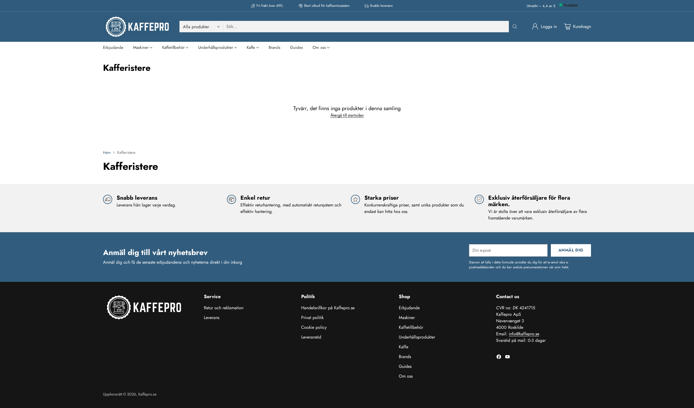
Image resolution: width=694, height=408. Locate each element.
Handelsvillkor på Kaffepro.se (328, 308)
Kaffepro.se (147, 394)
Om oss (406, 376)
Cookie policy (314, 327)
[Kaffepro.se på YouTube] (507, 357)
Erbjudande (409, 308)
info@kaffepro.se (524, 334)
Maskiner (407, 317)
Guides (405, 366)
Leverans (211, 317)
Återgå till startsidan (347, 115)
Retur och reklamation (223, 308)
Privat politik (312, 317)
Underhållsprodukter (417, 337)
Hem (107, 152)
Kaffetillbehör (411, 327)
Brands (405, 356)
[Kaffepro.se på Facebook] (499, 357)
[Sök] (515, 26)
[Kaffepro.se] (137, 26)
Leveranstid (311, 337)
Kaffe (403, 347)
